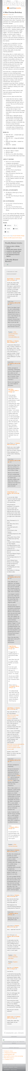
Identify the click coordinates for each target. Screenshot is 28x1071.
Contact (15, 1067)
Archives (6, 1067)
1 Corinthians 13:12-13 (8, 1059)
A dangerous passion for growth (10, 1052)
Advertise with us (19, 1064)
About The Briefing (11, 1064)
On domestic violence (8, 1051)
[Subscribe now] (3, 1040)
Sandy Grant (5, 14)
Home (5, 1064)
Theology (22, 235)
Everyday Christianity (17, 235)
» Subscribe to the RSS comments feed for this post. (12, 237)
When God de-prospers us (9, 1057)
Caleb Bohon (10, 708)
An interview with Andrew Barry (13, 251)
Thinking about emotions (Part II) (13, 249)
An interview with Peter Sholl (13, 253)
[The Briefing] (14, 6)
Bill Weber (9, 341)
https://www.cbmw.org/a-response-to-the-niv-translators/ (13, 716)
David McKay (10, 279)
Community (10, 1067)
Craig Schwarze (11, 492)
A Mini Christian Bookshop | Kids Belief (13, 956)
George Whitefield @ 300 (9, 1054)
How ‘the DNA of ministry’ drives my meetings (13, 1056)
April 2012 (10, 780)
